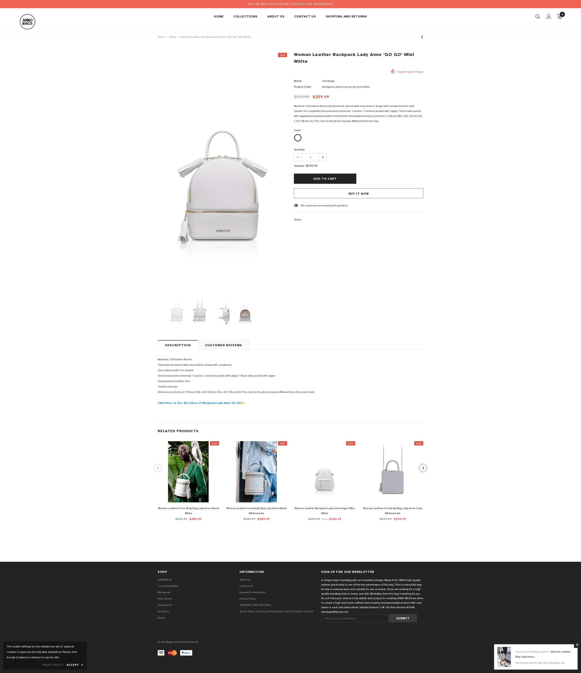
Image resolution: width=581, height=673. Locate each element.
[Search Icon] (537, 16)
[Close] (577, 645)
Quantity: (299, 149)
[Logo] (45, 21)
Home (161, 37)
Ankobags (328, 80)
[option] (222, 169)
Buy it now (359, 194)
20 (302, 205)
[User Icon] (548, 16)
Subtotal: (299, 165)
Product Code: (302, 86)
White (173, 37)
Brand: (298, 80)
